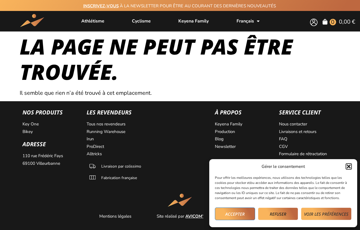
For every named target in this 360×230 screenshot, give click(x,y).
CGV (283, 146)
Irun (91, 139)
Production (225, 131)
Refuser (278, 214)
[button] (349, 166)
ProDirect (95, 146)
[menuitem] (248, 21)
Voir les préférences (326, 214)
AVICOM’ (194, 216)
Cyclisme (141, 21)
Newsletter (226, 146)
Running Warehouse (107, 131)
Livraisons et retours (297, 131)
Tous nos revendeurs (107, 124)
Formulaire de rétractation (303, 154)
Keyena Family (193, 21)
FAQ (283, 139)
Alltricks (95, 154)
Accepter (235, 214)
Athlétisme (92, 21)
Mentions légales (115, 216)
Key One (31, 124)
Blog (220, 139)
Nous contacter (293, 124)
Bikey (27, 131)
